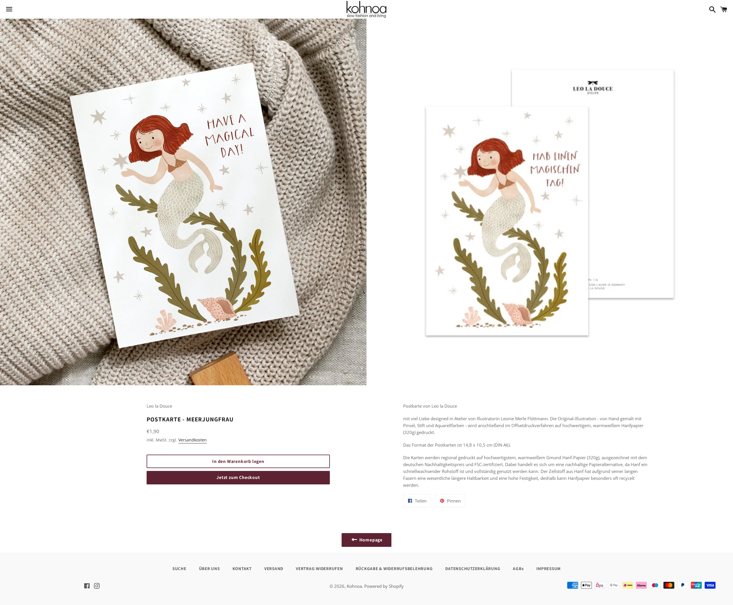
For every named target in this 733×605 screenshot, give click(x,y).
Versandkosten (192, 440)
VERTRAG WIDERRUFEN (319, 568)
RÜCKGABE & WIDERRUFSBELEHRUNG (394, 568)
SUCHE (179, 568)
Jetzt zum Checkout (238, 477)
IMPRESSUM (548, 568)
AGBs (518, 568)
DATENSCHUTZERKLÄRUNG (472, 568)
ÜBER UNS (209, 568)
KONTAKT (242, 568)
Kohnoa (354, 586)
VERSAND (273, 568)
